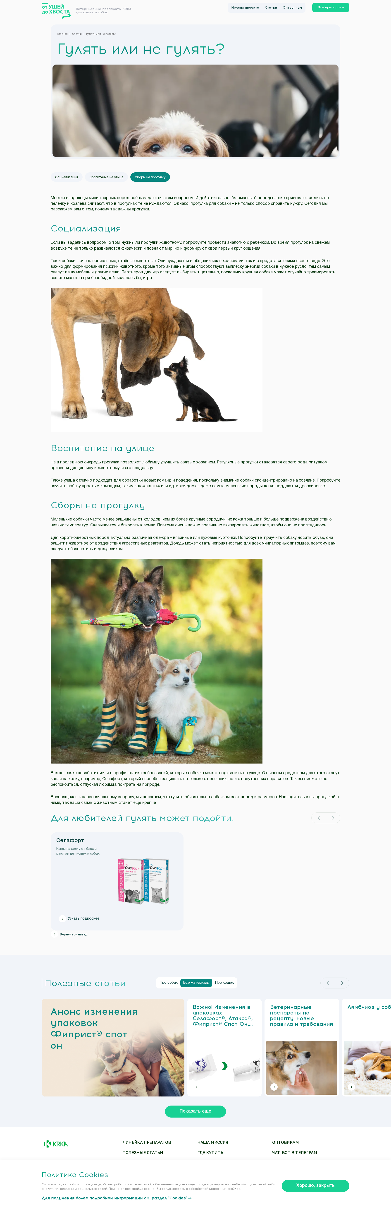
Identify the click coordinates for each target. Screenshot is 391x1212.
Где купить (210, 1152)
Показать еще (195, 1111)
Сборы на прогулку (150, 177)
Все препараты (331, 7)
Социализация (66, 177)
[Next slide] (332, 818)
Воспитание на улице (106, 177)
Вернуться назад (74, 934)
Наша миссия (212, 1142)
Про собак (169, 982)
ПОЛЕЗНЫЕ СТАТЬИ (142, 1152)
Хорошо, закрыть (315, 1186)
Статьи (271, 8)
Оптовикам (292, 8)
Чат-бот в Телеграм (294, 1152)
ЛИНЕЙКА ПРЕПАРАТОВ (146, 1142)
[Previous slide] (318, 818)
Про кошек (224, 982)
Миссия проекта (245, 8)
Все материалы (196, 982)
